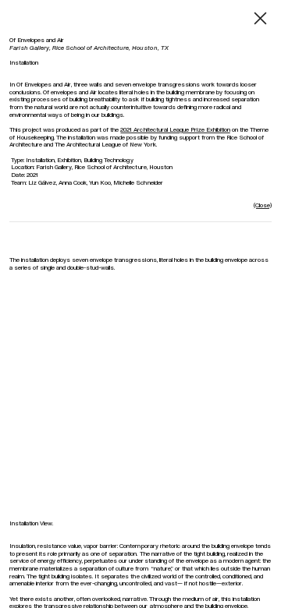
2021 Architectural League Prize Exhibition (174, 129)
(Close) (263, 205)
